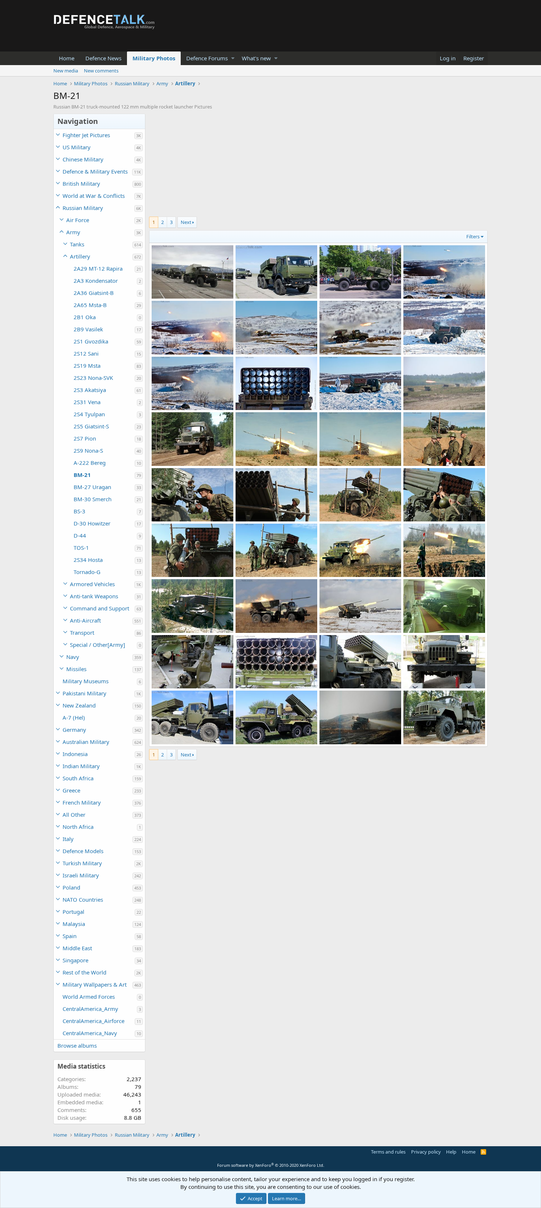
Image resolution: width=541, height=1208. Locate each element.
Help (451, 1151)
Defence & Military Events (95, 171)
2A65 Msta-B (90, 305)
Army (73, 232)
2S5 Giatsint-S (91, 426)
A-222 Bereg (90, 462)
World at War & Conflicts (94, 195)
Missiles (76, 669)
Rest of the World (84, 972)
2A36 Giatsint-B (94, 292)
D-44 (80, 535)
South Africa (78, 778)
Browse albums (77, 1045)
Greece (71, 790)
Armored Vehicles (92, 584)
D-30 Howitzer (92, 523)
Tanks (77, 244)
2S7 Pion (85, 438)
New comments (101, 70)
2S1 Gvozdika (91, 341)
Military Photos (153, 58)
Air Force (77, 220)
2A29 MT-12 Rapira (98, 268)
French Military (82, 802)
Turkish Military (82, 863)
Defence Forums (207, 58)
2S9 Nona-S (88, 450)
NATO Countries (83, 899)
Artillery (80, 256)
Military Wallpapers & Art (95, 984)
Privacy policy (426, 1151)
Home (66, 58)
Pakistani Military (84, 693)
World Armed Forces (89, 996)
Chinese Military (83, 159)
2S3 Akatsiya (90, 389)
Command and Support (99, 608)
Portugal (73, 911)
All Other (74, 814)
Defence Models (83, 851)
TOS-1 (81, 547)
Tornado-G (87, 572)
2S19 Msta (87, 365)
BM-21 (82, 474)
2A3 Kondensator (96, 280)
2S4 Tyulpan (89, 414)
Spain (70, 936)
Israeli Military (81, 875)
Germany (74, 729)
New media (65, 70)
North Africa (78, 826)
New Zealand (79, 705)
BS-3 (79, 511)
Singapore (75, 960)
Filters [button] (473, 236)
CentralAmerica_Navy (90, 1033)
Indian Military (81, 766)
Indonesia (75, 754)
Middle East (77, 948)
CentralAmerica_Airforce (93, 1021)
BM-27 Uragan (92, 487)
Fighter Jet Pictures (86, 135)
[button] (232, 58)
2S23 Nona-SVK (93, 377)
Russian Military (83, 207)
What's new (256, 58)
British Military (81, 183)
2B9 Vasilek (88, 329)
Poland (71, 887)
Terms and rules (388, 1151)
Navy (72, 656)
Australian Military (86, 741)
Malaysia (74, 923)
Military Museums (86, 681)
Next (186, 222)
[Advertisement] (318, 165)
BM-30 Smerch (93, 499)
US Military (77, 147)
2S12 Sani (86, 353)
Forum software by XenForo (270, 1165)
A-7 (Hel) (74, 717)
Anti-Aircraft (85, 620)
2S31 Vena (87, 402)
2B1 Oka (85, 317)
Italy (68, 838)
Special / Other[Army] (97, 644)
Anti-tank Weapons (94, 596)
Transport (82, 632)
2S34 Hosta (88, 559)
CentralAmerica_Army (90, 1008)
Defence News (103, 58)
